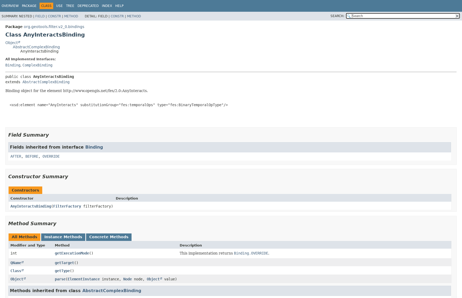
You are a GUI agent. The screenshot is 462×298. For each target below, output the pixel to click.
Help (119, 6)
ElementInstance (84, 279)
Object (11, 43)
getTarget (64, 263)
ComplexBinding (37, 65)
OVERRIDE (51, 156)
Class (15, 271)
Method (71, 16)
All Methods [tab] (24, 237)
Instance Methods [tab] (63, 237)
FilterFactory (67, 206)
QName (15, 263)
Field (40, 16)
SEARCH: (337, 16)
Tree (70, 6)
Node (127, 279)
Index (107, 6)
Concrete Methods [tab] (108, 237)
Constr (54, 16)
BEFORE (31, 156)
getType (62, 271)
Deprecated (88, 6)
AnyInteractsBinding (30, 206)
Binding (12, 65)
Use (59, 6)
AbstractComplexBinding (36, 47)
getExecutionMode (72, 253)
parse (60, 279)
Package (29, 6)
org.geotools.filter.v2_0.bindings (54, 27)
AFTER (15, 156)
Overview (10, 6)
